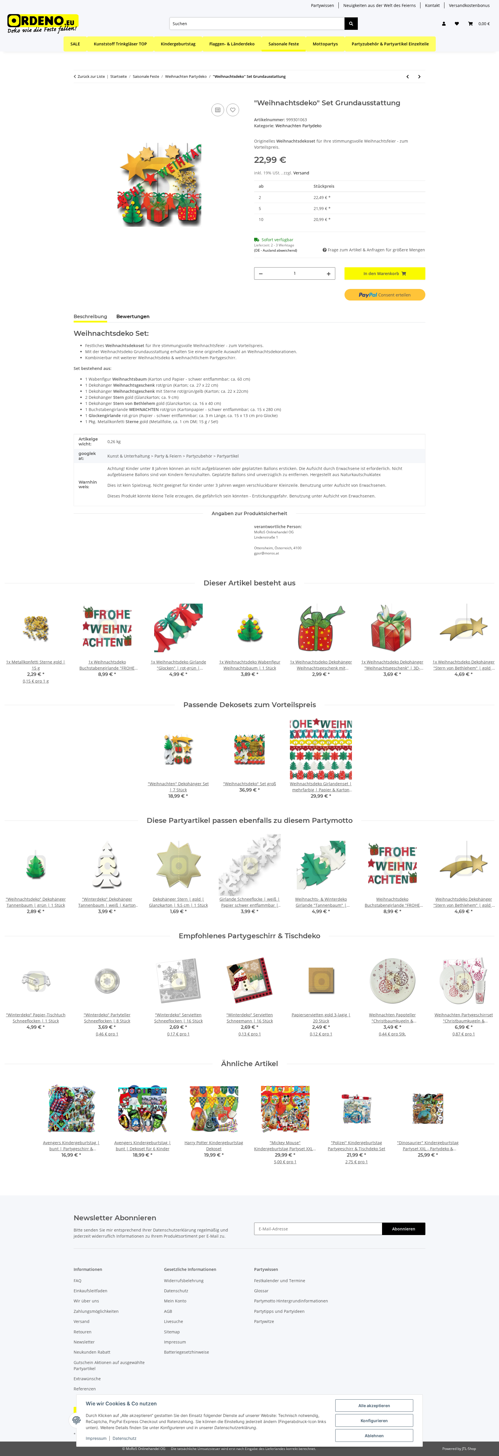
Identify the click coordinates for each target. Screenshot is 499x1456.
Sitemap (172, 1332)
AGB (168, 1311)
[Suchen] (351, 23)
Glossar (261, 1290)
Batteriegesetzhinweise (186, 1352)
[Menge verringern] (260, 273)
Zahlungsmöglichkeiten (96, 1311)
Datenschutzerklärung (174, 1230)
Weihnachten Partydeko (298, 125)
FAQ (77, 1280)
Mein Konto (175, 1301)
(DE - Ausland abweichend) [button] (275, 250)
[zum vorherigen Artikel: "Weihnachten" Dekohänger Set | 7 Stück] (408, 76)
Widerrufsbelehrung (184, 1280)
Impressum (96, 1438)
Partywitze (264, 1321)
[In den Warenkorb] (78, 96)
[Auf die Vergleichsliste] (217, 110)
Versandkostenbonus (469, 5)
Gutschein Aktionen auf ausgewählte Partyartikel (109, 1365)
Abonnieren (403, 1229)
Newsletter (84, 1342)
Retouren (83, 1332)
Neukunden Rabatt (92, 1352)
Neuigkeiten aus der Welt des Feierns (379, 5)
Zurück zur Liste (91, 76)
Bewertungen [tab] (133, 316)
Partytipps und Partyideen (279, 1311)
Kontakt (432, 5)
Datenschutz (125, 1438)
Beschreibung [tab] (90, 316)
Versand (301, 173)
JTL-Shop (469, 1448)
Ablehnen (374, 1435)
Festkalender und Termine (279, 1280)
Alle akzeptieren (374, 1405)
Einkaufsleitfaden (90, 1290)
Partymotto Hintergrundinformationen (291, 1301)
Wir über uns (86, 1301)
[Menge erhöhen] (328, 273)
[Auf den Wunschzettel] (232, 110)
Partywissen (322, 5)
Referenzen (85, 1389)
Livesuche (173, 1321)
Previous (14, 644)
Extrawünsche (87, 1378)
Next (485, 644)
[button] (443, 24)
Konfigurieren (374, 1420)
